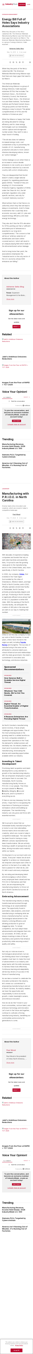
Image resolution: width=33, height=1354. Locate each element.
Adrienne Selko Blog (16, 48)
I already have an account (16, 424)
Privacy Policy (19, 1345)
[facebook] (10, 62)
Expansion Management (10, 14)
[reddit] (20, 62)
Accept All (16, 1350)
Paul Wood (16, 514)
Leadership (5, 488)
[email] (23, 62)
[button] (3, 4)
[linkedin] (13, 62)
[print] (30, 62)
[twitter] (16, 62)
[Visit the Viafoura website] (26, 405)
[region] (16, 402)
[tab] (7, 397)
